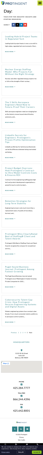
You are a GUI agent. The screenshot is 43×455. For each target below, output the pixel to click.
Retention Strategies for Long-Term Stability (18, 202)
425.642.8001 (21, 410)
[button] (39, 3)
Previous (14, 332)
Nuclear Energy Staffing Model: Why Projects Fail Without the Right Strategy (19, 71)
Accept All (36, 452)
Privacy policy (5, 452)
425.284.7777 (21, 387)
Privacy (21, 437)
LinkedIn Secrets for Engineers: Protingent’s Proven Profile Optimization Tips (20, 138)
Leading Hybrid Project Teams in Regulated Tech (21, 37)
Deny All (20, 452)
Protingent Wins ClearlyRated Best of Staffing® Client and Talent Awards (21, 236)
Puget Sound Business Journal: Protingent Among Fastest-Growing (19, 269)
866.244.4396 (21, 399)
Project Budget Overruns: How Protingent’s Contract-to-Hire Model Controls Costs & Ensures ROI (21, 171)
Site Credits (21, 440)
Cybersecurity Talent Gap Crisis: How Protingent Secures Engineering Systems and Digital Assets (20, 303)
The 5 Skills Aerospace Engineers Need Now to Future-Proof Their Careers (20, 104)
